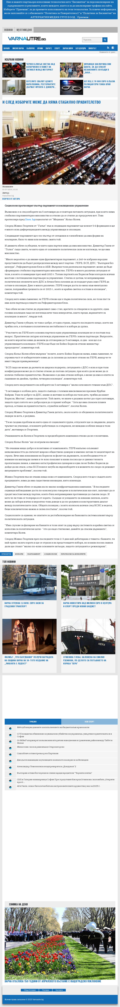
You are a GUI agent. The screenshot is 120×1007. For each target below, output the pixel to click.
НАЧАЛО (7, 48)
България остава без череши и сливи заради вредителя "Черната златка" (54, 772)
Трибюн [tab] (33, 721)
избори (19, 554)
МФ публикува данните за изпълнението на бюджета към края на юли (53, 727)
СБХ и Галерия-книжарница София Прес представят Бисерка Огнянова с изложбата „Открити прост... (66, 781)
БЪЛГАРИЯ (31, 48)
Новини (8, 30)
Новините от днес (107, 52)
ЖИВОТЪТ (92, 48)
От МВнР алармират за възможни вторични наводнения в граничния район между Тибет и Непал (64, 741)
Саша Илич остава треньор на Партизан (37, 753)
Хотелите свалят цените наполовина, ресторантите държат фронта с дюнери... (41, 84)
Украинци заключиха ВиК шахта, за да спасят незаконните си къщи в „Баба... (97, 68)
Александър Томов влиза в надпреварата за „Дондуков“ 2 (46, 766)
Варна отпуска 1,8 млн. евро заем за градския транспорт (24, 604)
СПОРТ (57, 48)
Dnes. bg (30, 219)
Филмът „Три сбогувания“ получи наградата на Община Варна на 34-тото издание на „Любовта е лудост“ (29, 660)
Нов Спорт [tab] (89, 721)
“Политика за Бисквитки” (97, 13)
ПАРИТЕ (49, 48)
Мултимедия (24, 30)
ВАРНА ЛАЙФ (68, 48)
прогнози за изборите (73, 554)
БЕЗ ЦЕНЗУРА (81, 48)
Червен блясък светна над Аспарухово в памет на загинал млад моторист (40, 67)
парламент (33, 554)
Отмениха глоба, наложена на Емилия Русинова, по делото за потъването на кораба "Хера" (84, 660)
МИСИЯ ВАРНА (18, 48)
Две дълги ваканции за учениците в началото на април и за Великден (52, 759)
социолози (50, 554)
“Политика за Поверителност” (62, 13)
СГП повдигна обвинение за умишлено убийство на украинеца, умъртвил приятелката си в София (64, 735)
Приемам (82, 17)
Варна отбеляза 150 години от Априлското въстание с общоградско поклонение (53, 981)
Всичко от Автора (11, 198)
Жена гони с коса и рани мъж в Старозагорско (40, 746)
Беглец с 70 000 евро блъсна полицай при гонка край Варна (99, 84)
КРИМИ (40, 48)
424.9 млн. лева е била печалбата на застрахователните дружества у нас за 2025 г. (58, 785)
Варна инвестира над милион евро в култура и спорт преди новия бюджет (87, 604)
